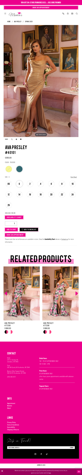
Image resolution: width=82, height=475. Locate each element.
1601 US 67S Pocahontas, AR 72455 (16, 373)
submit (72, 447)
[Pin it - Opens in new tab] (16, 139)
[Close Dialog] (2, 472)
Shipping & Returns (13, 430)
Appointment (11, 403)
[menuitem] (5, 13)
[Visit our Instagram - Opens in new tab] (35, 454)
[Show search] (76, 13)
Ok (79, 471)
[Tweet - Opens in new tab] (12, 139)
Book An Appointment (15, 235)
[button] (5, 13)
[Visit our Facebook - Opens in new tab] (41, 454)
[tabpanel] (41, 81)
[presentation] (22, 293)
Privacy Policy (11, 422)
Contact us (64, 239)
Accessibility (11, 427)
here (50, 473)
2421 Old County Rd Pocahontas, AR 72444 (18, 367)
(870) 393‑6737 (11, 377)
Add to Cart (11, 229)
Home (8, 22)
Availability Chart (14, 217)
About (9, 408)
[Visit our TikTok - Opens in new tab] (47, 454)
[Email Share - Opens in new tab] (21, 139)
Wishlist (9, 406)
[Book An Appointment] (72, 13)
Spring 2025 (29, 22)
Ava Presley (18, 22)
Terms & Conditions (13, 425)
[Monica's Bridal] (15, 13)
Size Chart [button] (74, 177)
